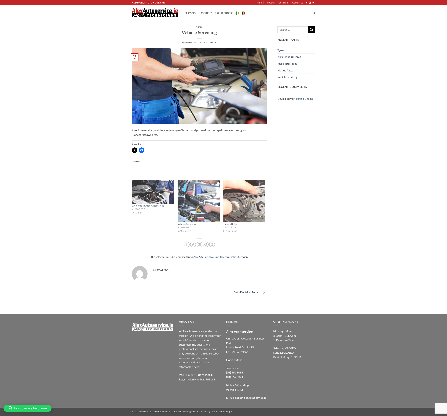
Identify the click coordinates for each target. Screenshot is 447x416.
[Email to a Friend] (199, 244)
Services (190, 13)
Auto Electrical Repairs (247, 292)
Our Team (283, 2)
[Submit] (311, 29)
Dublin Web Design (221, 411)
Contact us (297, 2)
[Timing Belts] (244, 201)
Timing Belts (230, 223)
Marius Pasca (285, 70)
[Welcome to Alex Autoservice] (153, 192)
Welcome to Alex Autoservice (148, 205)
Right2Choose (224, 13)
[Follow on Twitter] (313, 3)
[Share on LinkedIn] (212, 244)
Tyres (280, 50)
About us (270, 2)
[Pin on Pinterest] (206, 244)
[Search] (314, 13)
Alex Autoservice (220, 256)
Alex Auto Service (202, 256)
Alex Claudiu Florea (289, 56)
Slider (199, 27)
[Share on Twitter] (193, 244)
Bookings (206, 13)
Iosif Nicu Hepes (287, 63)
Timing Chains (304, 98)
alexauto (212, 42)
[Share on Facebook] (187, 244)
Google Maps (234, 359)
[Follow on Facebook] (307, 3)
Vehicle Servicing (187, 223)
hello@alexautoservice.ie (250, 397)
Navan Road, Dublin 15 (240, 347)
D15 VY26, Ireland (237, 351)
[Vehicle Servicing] (199, 201)
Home (259, 2)
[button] (27, 408)
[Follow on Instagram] (310, 3)
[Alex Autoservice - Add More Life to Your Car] (156, 13)
